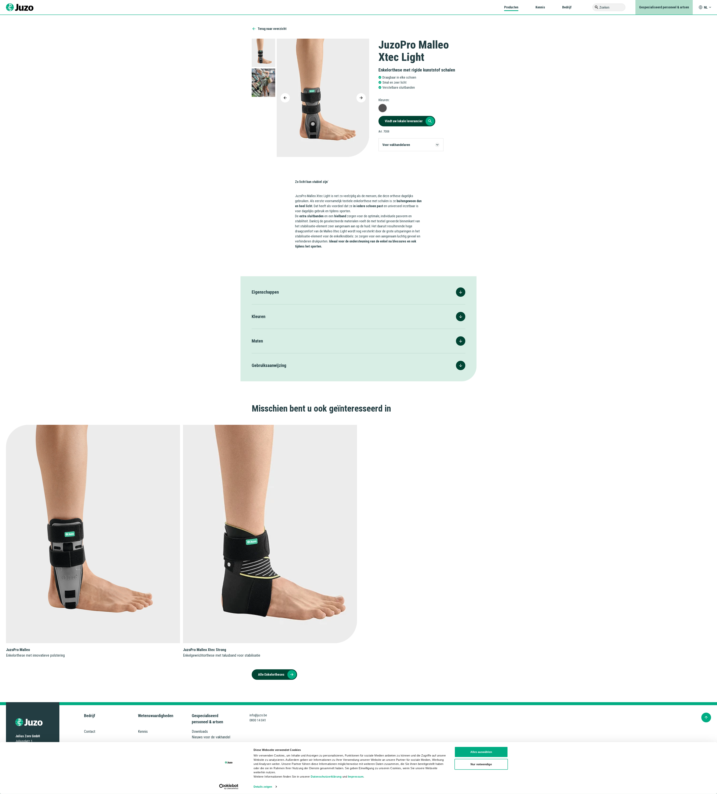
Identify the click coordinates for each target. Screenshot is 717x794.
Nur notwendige (481, 764)
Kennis (540, 7)
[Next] (361, 97)
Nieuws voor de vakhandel (211, 737)
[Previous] (285, 97)
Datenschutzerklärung (326, 776)
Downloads (200, 731)
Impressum (356, 776)
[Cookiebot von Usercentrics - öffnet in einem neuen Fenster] (228, 787)
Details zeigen (263, 786)
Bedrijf (567, 7)
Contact (89, 731)
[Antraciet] (382, 108)
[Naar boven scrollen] (706, 717)
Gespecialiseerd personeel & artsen (664, 7)
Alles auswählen (481, 751)
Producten (511, 7)
